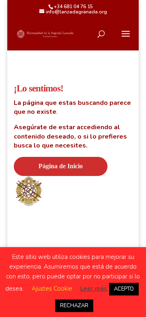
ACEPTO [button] (124, 289)
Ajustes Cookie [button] (52, 288)
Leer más (93, 288)
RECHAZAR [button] (74, 305)
